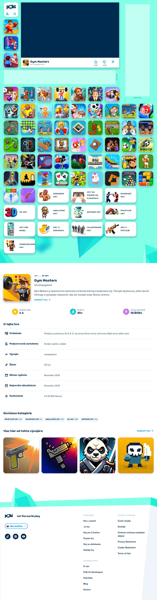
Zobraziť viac (41, 300)
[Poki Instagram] (15, 536)
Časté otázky (124, 521)
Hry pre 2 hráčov (91, 533)
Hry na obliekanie (92, 544)
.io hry (86, 527)
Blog (85, 584)
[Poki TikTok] (7, 536)
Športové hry (13, 419)
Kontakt (121, 527)
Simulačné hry (55, 419)
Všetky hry (88, 550)
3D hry (45, 276)
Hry (36, 276)
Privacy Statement (127, 542)
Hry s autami (89, 521)
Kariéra (87, 590)
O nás (86, 566)
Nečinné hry (89, 419)
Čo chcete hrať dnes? (14, 14)
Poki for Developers (93, 572)
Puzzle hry (88, 538)
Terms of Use (124, 553)
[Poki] (11, 7)
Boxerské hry (34, 419)
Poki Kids (88, 578)
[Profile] (7, 14)
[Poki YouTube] (23, 536)
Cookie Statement (127, 548)
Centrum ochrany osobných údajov (131, 534)
